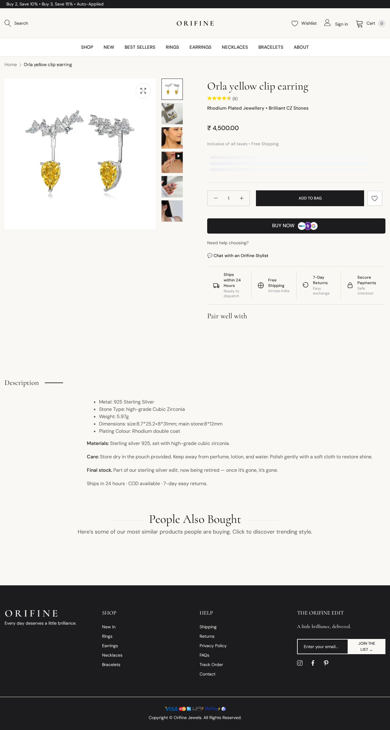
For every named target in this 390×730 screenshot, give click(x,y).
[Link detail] (300, 663)
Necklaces (112, 655)
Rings (107, 636)
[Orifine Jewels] (195, 23)
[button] (374, 198)
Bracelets (111, 664)
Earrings (110, 645)
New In (108, 626)
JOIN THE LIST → (366, 646)
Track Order (211, 664)
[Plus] (241, 198)
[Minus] (215, 198)
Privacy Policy (213, 645)
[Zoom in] (143, 90)
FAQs (204, 655)
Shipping (208, 626)
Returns (207, 636)
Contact (207, 674)
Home (11, 65)
